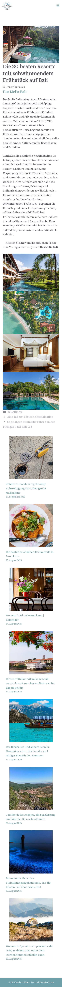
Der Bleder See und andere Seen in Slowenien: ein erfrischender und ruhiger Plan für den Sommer (27, 751)
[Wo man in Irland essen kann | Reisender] (31, 608)
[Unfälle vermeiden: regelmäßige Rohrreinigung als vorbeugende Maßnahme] (31, 477)
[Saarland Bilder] (7, 5)
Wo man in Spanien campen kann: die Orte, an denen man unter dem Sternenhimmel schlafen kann (29, 951)
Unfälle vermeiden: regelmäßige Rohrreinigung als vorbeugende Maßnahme (26, 488)
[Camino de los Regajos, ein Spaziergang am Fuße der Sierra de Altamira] (31, 807)
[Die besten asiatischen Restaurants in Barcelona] (31, 545)
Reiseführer (14, 412)
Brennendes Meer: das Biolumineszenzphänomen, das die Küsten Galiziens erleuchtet (28, 883)
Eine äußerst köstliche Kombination (30, 417)
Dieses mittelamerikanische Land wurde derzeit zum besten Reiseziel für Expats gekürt (30, 683)
